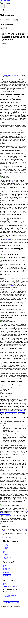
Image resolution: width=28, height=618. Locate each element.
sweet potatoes (8, 412)
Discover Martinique (13, 75)
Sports (4, 551)
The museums (6, 571)
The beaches (6, 565)
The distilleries (6, 572)
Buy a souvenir (7, 576)
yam (18, 412)
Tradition (5, 550)
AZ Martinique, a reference (9, 595)
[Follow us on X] (3, 613)
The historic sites (7, 574)
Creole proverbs (7, 557)
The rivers (5, 566)
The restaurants (7, 575)
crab (8, 217)
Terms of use (6, 598)
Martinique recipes (6, 537)
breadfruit (22, 412)
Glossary (5, 555)
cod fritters (7, 198)
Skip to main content (5, 0)
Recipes (5, 558)
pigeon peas (10, 285)
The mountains (6, 568)
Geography (6, 545)
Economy (5, 548)
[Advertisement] (14, 59)
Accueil (5, 75)
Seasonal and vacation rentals (10, 586)
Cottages (5, 585)
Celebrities (5, 554)
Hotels (4, 583)
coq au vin (7, 239)
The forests (6, 569)
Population (5, 547)
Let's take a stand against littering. (11, 602)
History (5, 544)
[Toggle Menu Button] (2, 6)
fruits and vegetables (9, 265)
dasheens (14, 412)
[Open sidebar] (3, 10)
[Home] (2, 2)
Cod (1, 191)
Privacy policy (6, 596)
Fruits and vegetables (8, 553)
